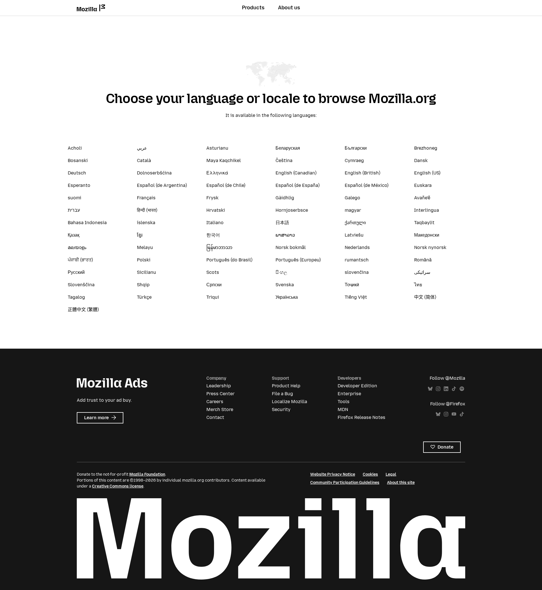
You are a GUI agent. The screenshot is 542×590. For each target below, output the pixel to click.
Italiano (215, 222)
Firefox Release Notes (361, 417)
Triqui (212, 297)
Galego (352, 197)
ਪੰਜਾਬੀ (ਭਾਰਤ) (80, 260)
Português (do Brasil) (229, 260)
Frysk (212, 197)
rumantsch (357, 260)
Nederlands (357, 247)
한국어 (213, 235)
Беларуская (288, 148)
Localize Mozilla (289, 401)
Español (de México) (366, 185)
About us (289, 8)
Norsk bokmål (291, 247)
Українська (287, 297)
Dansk (421, 160)
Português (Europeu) (298, 260)
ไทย (418, 284)
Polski (143, 260)
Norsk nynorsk (430, 247)
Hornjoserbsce (292, 210)
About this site (401, 482)
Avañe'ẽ (422, 197)
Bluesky (430, 388)
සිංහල (281, 272)
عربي (142, 148)
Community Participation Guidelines (344, 482)
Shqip (143, 284)
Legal (391, 474)
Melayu (145, 247)
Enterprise (349, 393)
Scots (212, 272)
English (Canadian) (296, 173)
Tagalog (76, 297)
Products (253, 8)
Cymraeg (354, 160)
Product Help (286, 385)
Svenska (285, 284)
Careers (214, 401)
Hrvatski (215, 210)
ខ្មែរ (140, 235)
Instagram (438, 388)
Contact (215, 417)
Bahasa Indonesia (87, 222)
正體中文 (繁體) (83, 309)
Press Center (220, 393)
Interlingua (426, 210)
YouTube (454, 414)
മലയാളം (77, 247)
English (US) (427, 173)
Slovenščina (81, 284)
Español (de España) (298, 185)
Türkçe (144, 297)
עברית (74, 210)
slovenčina (357, 272)
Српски (214, 284)
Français (146, 197)
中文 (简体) (425, 297)
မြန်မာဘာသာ (219, 247)
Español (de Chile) (225, 185)
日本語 (282, 222)
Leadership (218, 385)
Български (356, 148)
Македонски (426, 235)
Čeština (284, 160)
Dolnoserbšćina (154, 173)
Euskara (423, 185)
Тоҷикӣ (352, 284)
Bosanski (78, 160)
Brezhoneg (425, 148)
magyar (353, 210)
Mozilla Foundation (147, 474)
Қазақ (73, 235)
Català (144, 160)
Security (281, 409)
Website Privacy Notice (332, 474)
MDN (343, 409)
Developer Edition (357, 385)
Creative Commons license (117, 486)
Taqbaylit (424, 222)
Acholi (75, 148)
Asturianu (217, 148)
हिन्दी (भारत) (147, 210)
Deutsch (77, 173)
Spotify (461, 388)
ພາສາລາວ (285, 235)
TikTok (454, 388)
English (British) (362, 173)
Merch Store (219, 409)
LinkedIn (446, 388)
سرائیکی (422, 272)
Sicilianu (146, 272)
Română (423, 260)
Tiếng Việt (356, 297)
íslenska (146, 222)
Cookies (370, 474)
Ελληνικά (217, 173)
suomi (74, 197)
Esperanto (79, 185)
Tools (343, 401)
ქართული (355, 222)
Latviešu (354, 235)
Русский (76, 272)
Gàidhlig (285, 197)
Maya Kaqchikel (223, 160)
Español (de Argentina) (162, 185)
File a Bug (282, 393)
